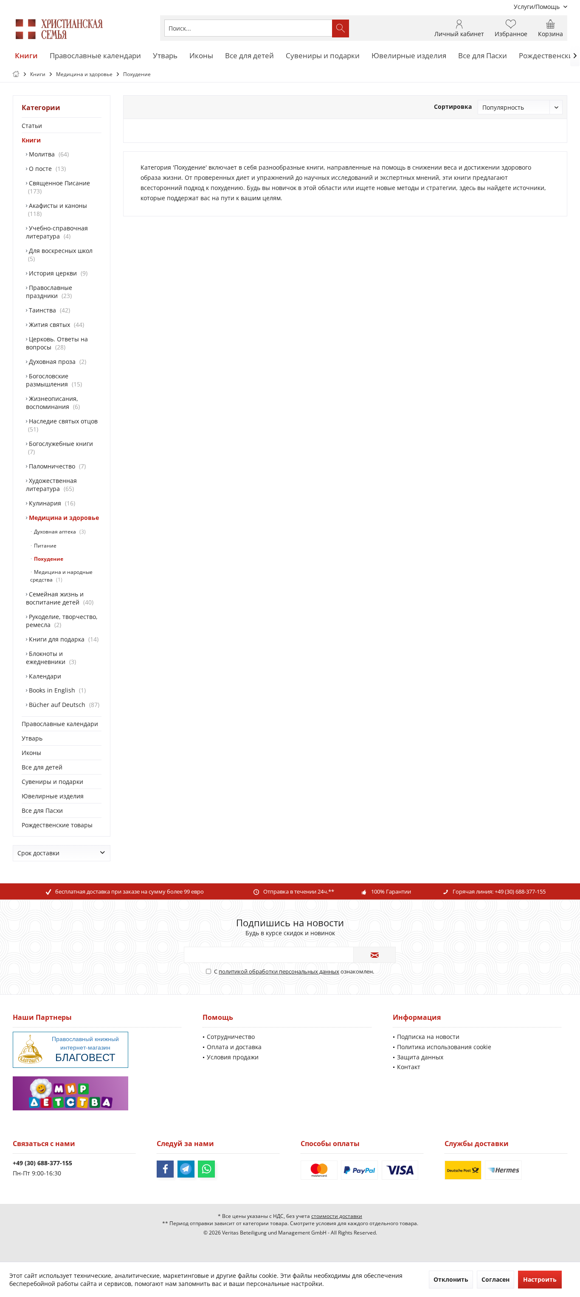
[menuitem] (537, 6)
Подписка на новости (428, 1037)
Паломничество (55, 466)
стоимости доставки (336, 1216)
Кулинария (50, 503)
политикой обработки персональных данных (279, 971)
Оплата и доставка (234, 1047)
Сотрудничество (231, 1037)
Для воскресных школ (60, 255)
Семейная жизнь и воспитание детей (59, 598)
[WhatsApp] (206, 1169)
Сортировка (453, 106)
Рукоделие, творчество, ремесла (62, 621)
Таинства (47, 310)
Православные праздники (49, 292)
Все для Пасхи (42, 810)
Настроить (540, 1279)
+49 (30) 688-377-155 (520, 891)
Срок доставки (38, 853)
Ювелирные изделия (53, 796)
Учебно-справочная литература (57, 232)
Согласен (495, 1279)
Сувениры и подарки (52, 782)
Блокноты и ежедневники (50, 658)
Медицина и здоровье (63, 518)
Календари (44, 676)
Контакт (408, 1067)
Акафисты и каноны (57, 210)
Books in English (55, 690)
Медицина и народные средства (61, 575)
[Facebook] (165, 1169)
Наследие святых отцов (62, 425)
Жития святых (54, 325)
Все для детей (42, 767)
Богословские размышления (53, 380)
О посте (45, 169)
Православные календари (60, 724)
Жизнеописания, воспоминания (52, 402)
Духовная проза (55, 362)
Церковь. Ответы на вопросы (57, 343)
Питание (44, 545)
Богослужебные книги (60, 448)
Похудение (48, 558)
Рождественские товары (57, 825)
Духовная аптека (58, 531)
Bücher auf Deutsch (62, 705)
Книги (31, 140)
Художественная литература (51, 485)
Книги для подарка (62, 639)
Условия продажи (233, 1057)
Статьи (32, 126)
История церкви (56, 273)
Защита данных (420, 1057)
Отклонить (451, 1279)
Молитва (47, 154)
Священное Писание (58, 187)
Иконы (31, 753)
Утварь (32, 738)
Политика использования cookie (444, 1047)
